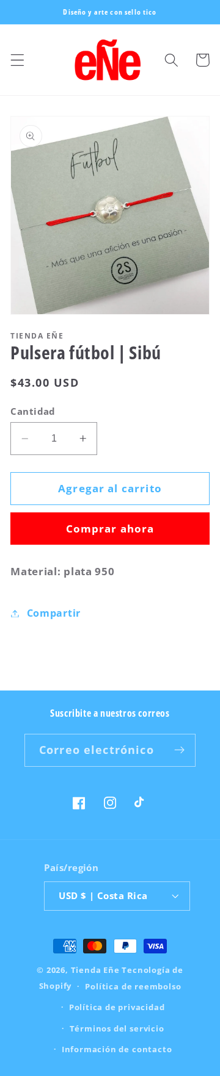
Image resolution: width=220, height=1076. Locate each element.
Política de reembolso (133, 986)
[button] (17, 60)
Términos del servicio (117, 1028)
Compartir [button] (54, 613)
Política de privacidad (117, 1007)
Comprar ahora (110, 529)
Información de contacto (117, 1049)
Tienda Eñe (95, 969)
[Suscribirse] (179, 750)
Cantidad (33, 411)
